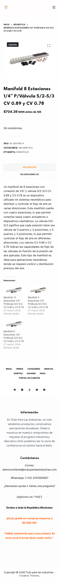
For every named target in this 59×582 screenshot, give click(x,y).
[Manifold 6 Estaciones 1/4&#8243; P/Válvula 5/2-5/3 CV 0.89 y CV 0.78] (14, 324)
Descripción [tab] (29, 167)
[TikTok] (29, 389)
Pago (42, 373)
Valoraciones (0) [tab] (29, 174)
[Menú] (53, 7)
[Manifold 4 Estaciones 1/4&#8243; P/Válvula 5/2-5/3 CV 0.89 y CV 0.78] (38, 290)
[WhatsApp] (44, 389)
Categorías (33, 369)
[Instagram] (22, 389)
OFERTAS (18, 373)
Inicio (9, 369)
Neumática (26, 147)
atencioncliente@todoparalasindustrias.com (29, 469)
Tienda (19, 369)
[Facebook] (14, 389)
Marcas (48, 369)
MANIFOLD (23, 152)
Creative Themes (29, 575)
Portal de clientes (29, 378)
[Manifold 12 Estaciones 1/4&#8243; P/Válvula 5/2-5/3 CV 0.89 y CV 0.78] (14, 290)
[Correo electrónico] (36, 389)
